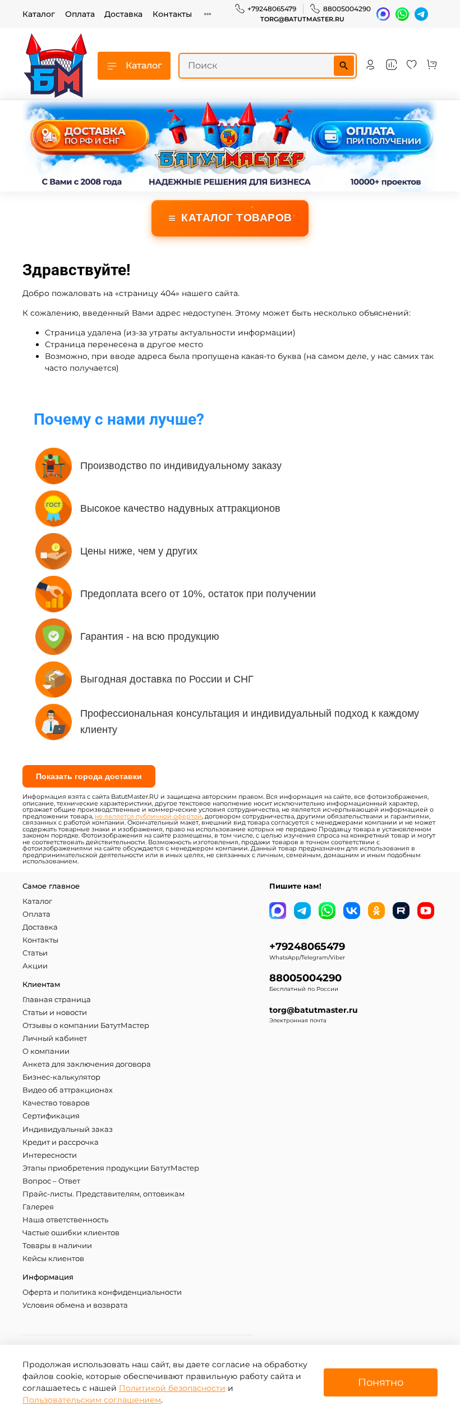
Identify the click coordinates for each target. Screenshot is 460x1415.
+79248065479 (271, 8)
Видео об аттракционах (67, 1090)
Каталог (38, 14)
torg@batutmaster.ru (302, 19)
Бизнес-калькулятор (61, 1077)
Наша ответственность (65, 1220)
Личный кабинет (54, 1038)
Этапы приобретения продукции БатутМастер (110, 1168)
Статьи (35, 953)
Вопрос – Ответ (51, 1181)
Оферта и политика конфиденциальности (102, 1292)
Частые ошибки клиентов (70, 1233)
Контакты (172, 14)
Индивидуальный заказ (67, 1129)
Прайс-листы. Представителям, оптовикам (103, 1194)
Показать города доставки (89, 776)
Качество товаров (56, 1103)
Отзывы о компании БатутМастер (85, 1025)
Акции (35, 966)
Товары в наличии (57, 1245)
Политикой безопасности (172, 1388)
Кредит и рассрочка (60, 1142)
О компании (46, 1051)
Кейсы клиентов (53, 1258)
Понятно (380, 1382)
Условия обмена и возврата (75, 1305)
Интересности (49, 1155)
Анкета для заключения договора (86, 1064)
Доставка (123, 14)
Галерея (38, 1207)
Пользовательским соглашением (91, 1400)
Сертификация (51, 1116)
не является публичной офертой (148, 816)
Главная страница (56, 999)
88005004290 (347, 8)
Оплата (80, 14)
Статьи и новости (54, 1012)
